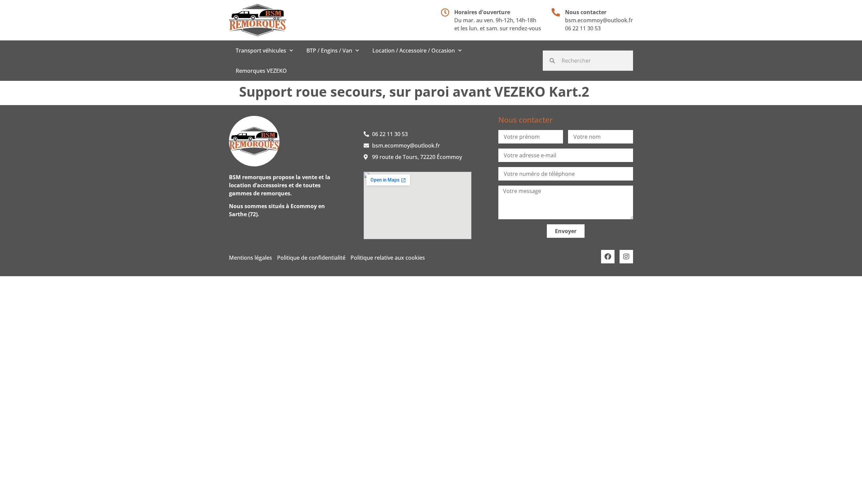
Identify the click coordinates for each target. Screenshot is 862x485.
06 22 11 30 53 (583, 28)
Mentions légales (250, 257)
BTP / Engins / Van (329, 50)
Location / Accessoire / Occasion (413, 50)
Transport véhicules (261, 50)
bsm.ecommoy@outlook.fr (599, 20)
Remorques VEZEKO (261, 70)
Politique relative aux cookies (388, 257)
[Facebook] (608, 256)
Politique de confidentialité (311, 257)
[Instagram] (626, 256)
